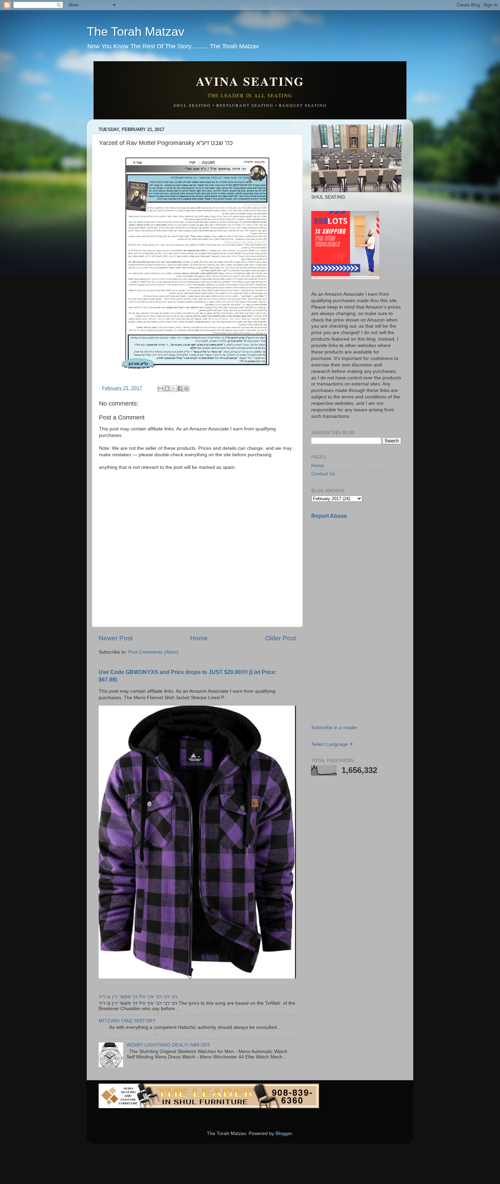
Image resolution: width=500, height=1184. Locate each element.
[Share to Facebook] (180, 388)
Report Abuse (329, 516)
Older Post (280, 638)
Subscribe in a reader (334, 727)
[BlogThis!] (167, 388)
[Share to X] (173, 388)
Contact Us (323, 473)
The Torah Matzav (135, 31)
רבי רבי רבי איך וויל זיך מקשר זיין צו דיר (138, 996)
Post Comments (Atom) (153, 652)
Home (199, 638)
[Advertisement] (362, 572)
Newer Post (116, 638)
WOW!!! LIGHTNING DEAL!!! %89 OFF (169, 1045)
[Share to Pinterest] (186, 388)
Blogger (284, 1133)
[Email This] (160, 388)
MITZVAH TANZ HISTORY (127, 1020)
